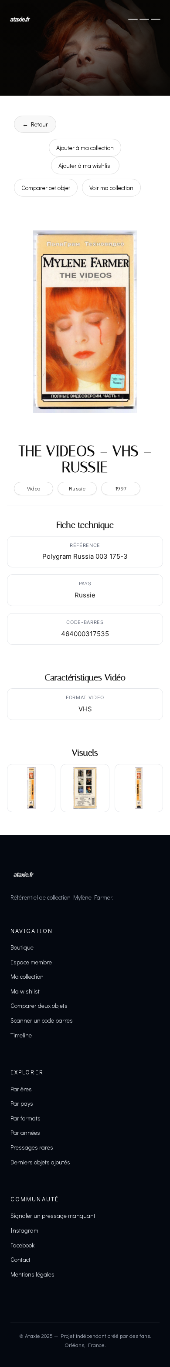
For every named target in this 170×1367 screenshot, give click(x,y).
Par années (25, 1132)
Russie (77, 488)
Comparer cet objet (45, 187)
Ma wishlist (25, 991)
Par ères (21, 1089)
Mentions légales (32, 1274)
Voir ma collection (111, 187)
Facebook (22, 1245)
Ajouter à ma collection (85, 147)
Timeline (21, 1035)
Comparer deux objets (39, 1005)
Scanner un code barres (41, 1020)
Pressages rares (31, 1147)
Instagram (24, 1230)
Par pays (21, 1103)
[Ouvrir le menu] (144, 19)
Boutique (22, 947)
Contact (20, 1259)
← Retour (35, 124)
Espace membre (31, 962)
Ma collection (27, 976)
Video (34, 488)
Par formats (25, 1118)
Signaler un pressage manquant (52, 1215)
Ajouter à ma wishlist (85, 165)
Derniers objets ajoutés (40, 1162)
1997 (121, 488)
